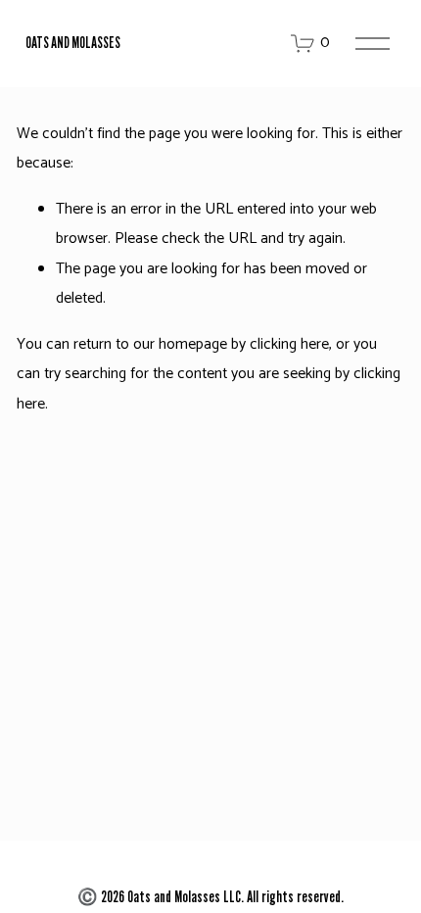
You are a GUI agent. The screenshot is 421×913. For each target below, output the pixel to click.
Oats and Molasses (72, 42)
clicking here (289, 345)
